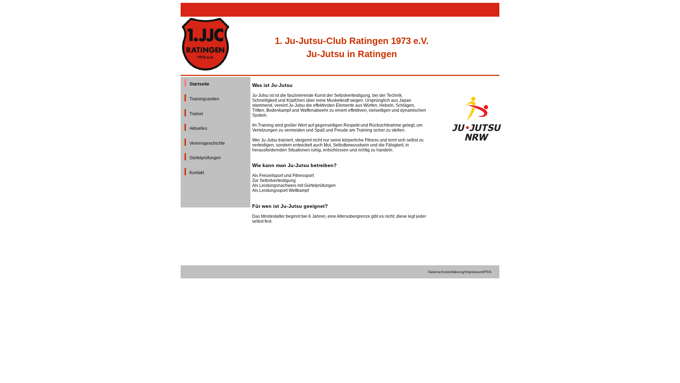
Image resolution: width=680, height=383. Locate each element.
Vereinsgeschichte (207, 143)
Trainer (196, 113)
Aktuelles (198, 128)
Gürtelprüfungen (205, 157)
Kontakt (196, 172)
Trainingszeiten (204, 98)
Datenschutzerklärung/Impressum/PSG (460, 272)
